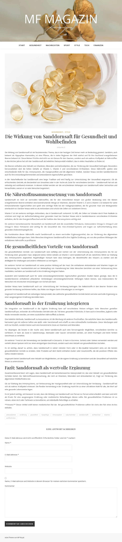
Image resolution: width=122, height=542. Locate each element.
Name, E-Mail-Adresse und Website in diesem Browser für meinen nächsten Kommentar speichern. (45, 481)
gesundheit (34, 415)
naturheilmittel (70, 415)
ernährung (23, 415)
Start (22, 45)
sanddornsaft (83, 415)
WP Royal (20, 537)
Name (8, 442)
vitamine (107, 415)
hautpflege (45, 415)
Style (77, 45)
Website (8, 466)
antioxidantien (11, 415)
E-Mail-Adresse (12, 454)
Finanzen (98, 45)
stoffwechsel (96, 415)
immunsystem (57, 415)
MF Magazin (61, 19)
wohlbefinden (11, 418)
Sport (67, 45)
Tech (86, 45)
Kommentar (10, 486)
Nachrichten (52, 45)
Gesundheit (35, 45)
